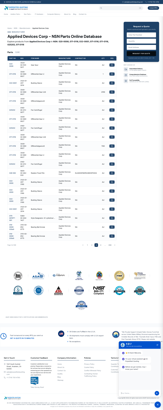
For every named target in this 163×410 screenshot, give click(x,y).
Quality (60, 374)
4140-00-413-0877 (23, 110)
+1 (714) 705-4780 (153, 2)
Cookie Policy (89, 367)
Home (6, 14)
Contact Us (82, 14)
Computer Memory (53, 14)
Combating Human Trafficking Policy (91, 375)
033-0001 (13, 83)
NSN (15, 28)
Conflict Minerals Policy (92, 370)
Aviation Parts (15, 14)
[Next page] (115, 245)
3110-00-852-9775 (23, 227)
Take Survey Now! (37, 387)
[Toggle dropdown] (20, 14)
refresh (157, 345)
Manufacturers (25, 28)
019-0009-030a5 (11, 227)
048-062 (12, 173)
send (157, 393)
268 (109, 245)
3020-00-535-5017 (23, 65)
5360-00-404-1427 (23, 218)
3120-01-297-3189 (23, 182)
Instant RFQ (153, 8)
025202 (12, 110)
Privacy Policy (89, 364)
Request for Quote (141, 53)
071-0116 (12, 74)
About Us (67, 14)
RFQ (112, 65)
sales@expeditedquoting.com (133, 2)
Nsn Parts (27, 14)
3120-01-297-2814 (23, 83)
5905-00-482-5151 (23, 173)
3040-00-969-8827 (23, 74)
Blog (74, 14)
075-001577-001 (12, 218)
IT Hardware (39, 14)
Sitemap (60, 380)
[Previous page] (83, 245)
